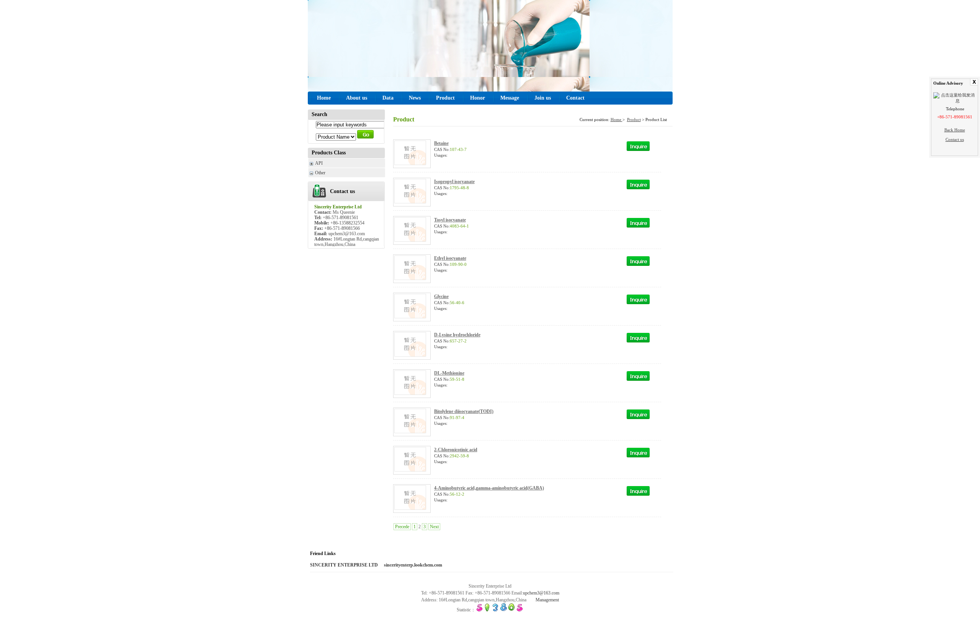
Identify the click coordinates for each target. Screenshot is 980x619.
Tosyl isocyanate (450, 220)
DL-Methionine (449, 373)
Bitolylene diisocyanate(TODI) (463, 411)
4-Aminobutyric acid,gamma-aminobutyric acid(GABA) (489, 488)
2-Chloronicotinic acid (455, 449)
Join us (542, 98)
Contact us (955, 139)
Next (434, 526)
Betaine (441, 143)
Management (547, 600)
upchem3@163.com (541, 593)
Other (320, 172)
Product (445, 98)
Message (509, 98)
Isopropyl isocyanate (454, 181)
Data (388, 98)
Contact (575, 98)
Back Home (954, 130)
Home (324, 98)
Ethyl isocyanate (450, 258)
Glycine (441, 296)
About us (356, 98)
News (415, 98)
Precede (402, 526)
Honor (477, 98)
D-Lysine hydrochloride (457, 334)
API (319, 163)
